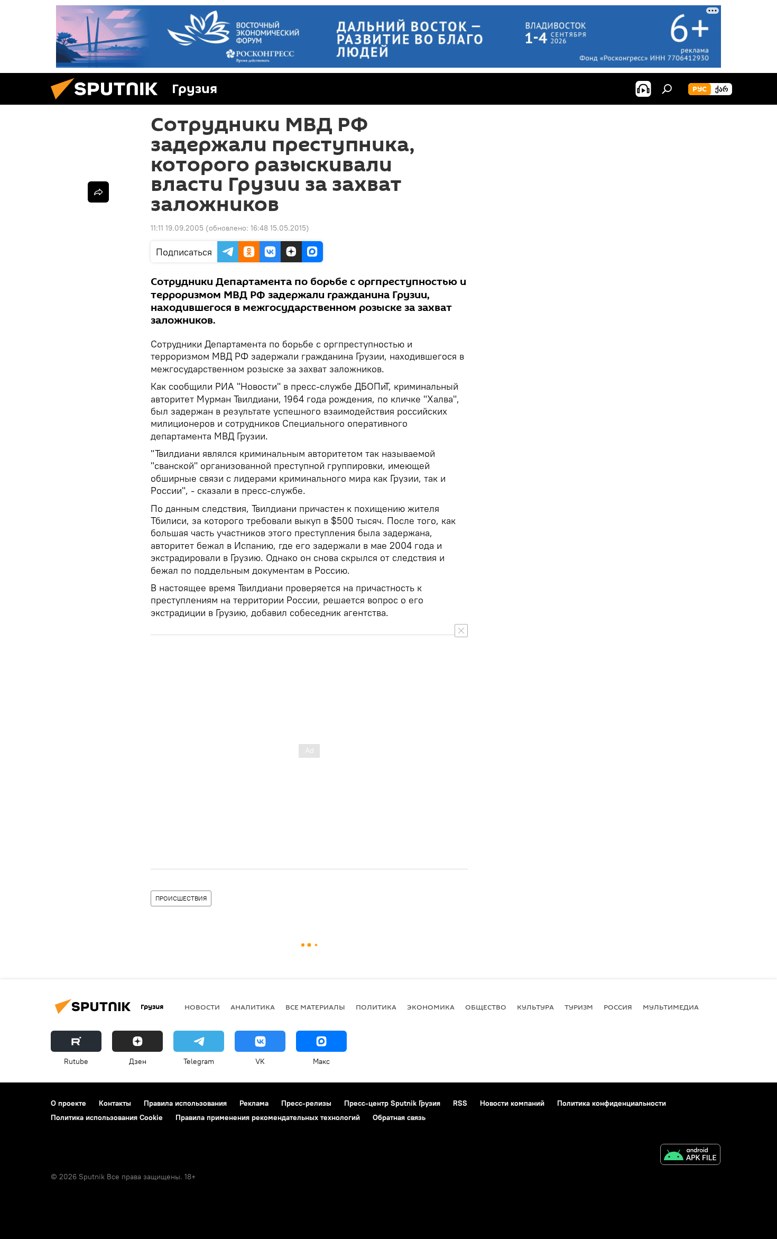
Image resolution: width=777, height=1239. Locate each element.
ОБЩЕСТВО (485, 1007)
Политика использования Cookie (107, 1117)
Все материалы (315, 1007)
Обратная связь (399, 1117)
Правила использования (185, 1103)
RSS (460, 1103)
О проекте (68, 1103)
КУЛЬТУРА (535, 1007)
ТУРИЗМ (579, 1007)
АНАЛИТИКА (252, 1007)
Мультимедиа (671, 1007)
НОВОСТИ (202, 1007)
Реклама (254, 1103)
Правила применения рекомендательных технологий (267, 1117)
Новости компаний (512, 1103)
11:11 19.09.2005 (177, 228)
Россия (618, 1007)
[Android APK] (690, 1156)
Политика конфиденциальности (611, 1103)
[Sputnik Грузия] (108, 102)
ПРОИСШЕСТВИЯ (181, 898)
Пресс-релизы (306, 1103)
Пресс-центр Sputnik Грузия (392, 1103)
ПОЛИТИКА (376, 1007)
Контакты (115, 1103)
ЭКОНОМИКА (431, 1007)
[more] (98, 192)
